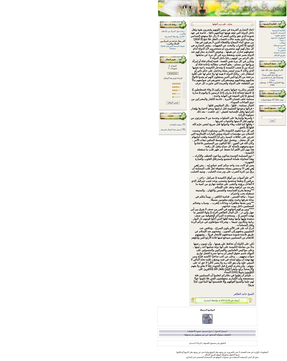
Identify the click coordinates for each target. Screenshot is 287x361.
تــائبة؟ (282, 40)
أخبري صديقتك (279, 45)
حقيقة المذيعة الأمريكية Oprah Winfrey (173, 47)
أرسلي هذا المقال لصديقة (171, 129)
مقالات (282, 43)
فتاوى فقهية (280, 35)
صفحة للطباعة (176, 124)
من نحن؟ (281, 48)
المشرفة (207, 300)
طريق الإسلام (279, 55)
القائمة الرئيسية (278, 30)
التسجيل (192, 343)
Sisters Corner (279, 53)
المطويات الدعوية (278, 38)
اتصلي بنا (281, 50)
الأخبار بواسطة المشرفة (174, 36)
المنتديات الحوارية (278, 33)
